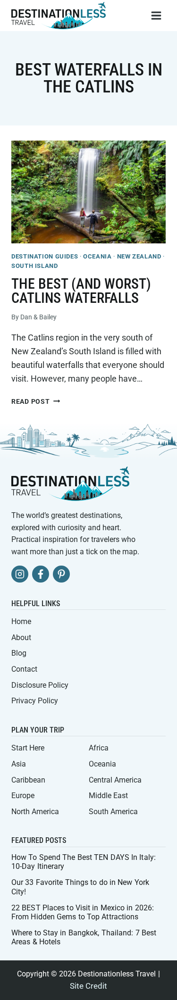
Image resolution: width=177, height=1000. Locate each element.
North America (35, 811)
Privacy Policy (34, 700)
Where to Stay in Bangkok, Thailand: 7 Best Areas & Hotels (83, 937)
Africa (99, 747)
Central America (115, 779)
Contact (24, 669)
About (21, 637)
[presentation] (88, 192)
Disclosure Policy (39, 685)
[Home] (70, 484)
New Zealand (139, 256)
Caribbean (28, 779)
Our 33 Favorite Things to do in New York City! (80, 887)
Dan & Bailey (38, 317)
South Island (34, 265)
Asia (18, 763)
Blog (18, 653)
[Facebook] (40, 574)
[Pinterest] (61, 574)
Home (21, 621)
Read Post (35, 402)
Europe (22, 795)
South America (113, 811)
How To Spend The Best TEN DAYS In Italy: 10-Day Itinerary (83, 862)
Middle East (108, 795)
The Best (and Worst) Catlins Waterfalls (81, 290)
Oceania (97, 256)
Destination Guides (44, 256)
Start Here (27, 747)
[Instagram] (19, 574)
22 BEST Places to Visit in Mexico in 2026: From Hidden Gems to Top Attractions (82, 912)
